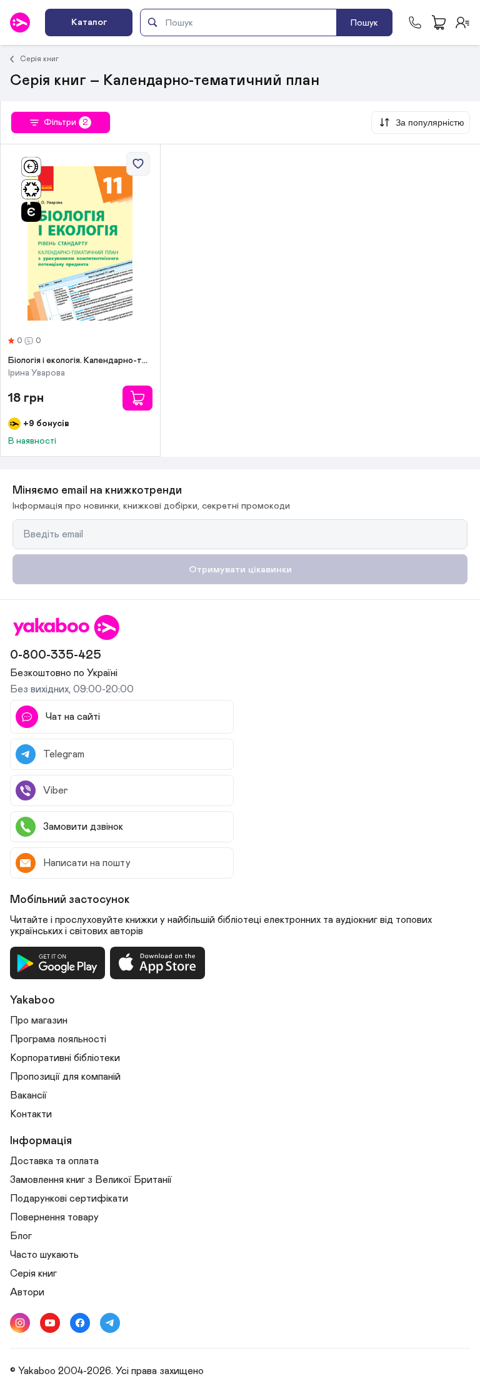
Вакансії (28, 1095)
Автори (27, 1292)
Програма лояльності (58, 1039)
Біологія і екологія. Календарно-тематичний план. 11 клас (80, 360)
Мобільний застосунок (70, 899)
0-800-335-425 (55, 655)
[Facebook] (80, 1323)
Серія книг (39, 58)
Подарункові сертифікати (69, 1199)
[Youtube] (50, 1323)
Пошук (364, 22)
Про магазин (39, 1020)
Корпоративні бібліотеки (65, 1058)
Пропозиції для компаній (65, 1077)
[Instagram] (20, 1323)
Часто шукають (44, 1255)
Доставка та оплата (54, 1161)
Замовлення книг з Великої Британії (91, 1180)
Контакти (31, 1114)
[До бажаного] (138, 164)
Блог (21, 1236)
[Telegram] (110, 1323)
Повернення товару (54, 1217)
